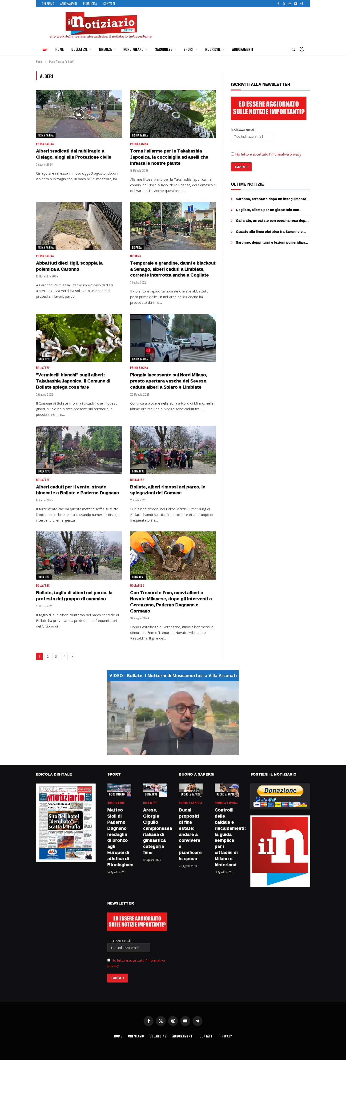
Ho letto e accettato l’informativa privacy (268, 154)
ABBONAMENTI (68, 3)
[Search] (293, 49)
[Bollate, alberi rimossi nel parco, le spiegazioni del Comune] (173, 450)
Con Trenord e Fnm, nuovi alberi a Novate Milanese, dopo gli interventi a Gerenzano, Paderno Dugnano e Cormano (171, 602)
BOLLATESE (79, 49)
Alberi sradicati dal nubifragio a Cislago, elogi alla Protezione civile (73, 154)
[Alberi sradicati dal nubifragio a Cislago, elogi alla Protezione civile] (79, 114)
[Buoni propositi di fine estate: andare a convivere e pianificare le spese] (191, 790)
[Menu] (45, 49)
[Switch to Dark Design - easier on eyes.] (301, 49)
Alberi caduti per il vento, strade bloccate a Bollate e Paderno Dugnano (77, 490)
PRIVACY (226, 1036)
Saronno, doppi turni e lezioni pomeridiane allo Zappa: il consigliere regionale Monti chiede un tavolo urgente (271, 242)
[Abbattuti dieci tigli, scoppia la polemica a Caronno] (79, 226)
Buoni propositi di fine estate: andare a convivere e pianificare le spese (190, 834)
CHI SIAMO (48, 3)
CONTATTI (109, 3)
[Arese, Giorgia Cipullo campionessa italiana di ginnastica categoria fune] (155, 790)
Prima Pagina (46, 135)
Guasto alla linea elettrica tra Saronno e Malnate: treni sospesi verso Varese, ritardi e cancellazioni (272, 231)
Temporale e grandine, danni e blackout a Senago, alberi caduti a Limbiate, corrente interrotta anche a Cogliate (173, 269)
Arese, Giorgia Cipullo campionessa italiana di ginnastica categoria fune (155, 831)
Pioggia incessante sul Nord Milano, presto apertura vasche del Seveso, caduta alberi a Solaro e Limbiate (169, 381)
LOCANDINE (158, 1036)
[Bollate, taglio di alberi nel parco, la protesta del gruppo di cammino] (79, 555)
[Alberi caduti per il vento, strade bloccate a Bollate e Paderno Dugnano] (79, 450)
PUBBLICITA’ (90, 3)
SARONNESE (163, 49)
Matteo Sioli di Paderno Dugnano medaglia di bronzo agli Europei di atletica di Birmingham (119, 837)
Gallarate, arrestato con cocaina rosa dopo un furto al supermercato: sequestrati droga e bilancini (273, 220)
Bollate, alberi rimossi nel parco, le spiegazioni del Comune (167, 490)
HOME (59, 49)
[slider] (168, 751)
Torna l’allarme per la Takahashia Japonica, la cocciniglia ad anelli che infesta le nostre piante (169, 157)
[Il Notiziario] (100, 25)
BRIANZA (105, 49)
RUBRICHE (213, 49)
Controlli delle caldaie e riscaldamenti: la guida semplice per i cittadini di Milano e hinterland (227, 837)
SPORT (189, 49)
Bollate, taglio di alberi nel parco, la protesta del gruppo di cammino (74, 596)
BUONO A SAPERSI (191, 794)
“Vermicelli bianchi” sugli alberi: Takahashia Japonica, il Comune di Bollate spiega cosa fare (73, 381)
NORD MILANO (133, 49)
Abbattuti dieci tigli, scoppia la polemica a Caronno (69, 266)
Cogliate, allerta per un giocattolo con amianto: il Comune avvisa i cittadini (267, 209)
